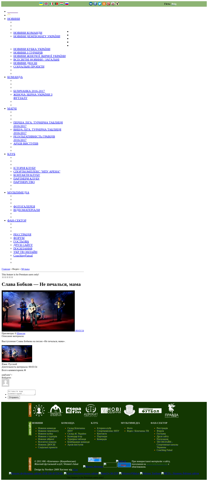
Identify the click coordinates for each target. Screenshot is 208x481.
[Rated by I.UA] (110, 466)
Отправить (14, 397)
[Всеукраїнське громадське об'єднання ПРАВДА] (172, 417)
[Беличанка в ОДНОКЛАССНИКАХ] (104, 4)
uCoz (75, 469)
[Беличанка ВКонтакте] (91, 4)
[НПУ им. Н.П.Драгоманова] (39, 415)
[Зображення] (17, 353)
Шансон (21, 333)
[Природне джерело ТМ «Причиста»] (55, 415)
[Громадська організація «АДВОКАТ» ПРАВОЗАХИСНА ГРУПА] (91, 416)
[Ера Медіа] (73, 412)
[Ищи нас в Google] (108, 4)
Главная (6, 269)
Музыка (25, 269)
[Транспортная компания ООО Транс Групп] (129, 415)
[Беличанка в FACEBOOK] (95, 4)
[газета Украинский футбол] (150, 412)
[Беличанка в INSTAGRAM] (117, 4)
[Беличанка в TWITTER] (100, 4)
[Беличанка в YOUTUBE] (113, 4)
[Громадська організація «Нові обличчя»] (111, 412)
